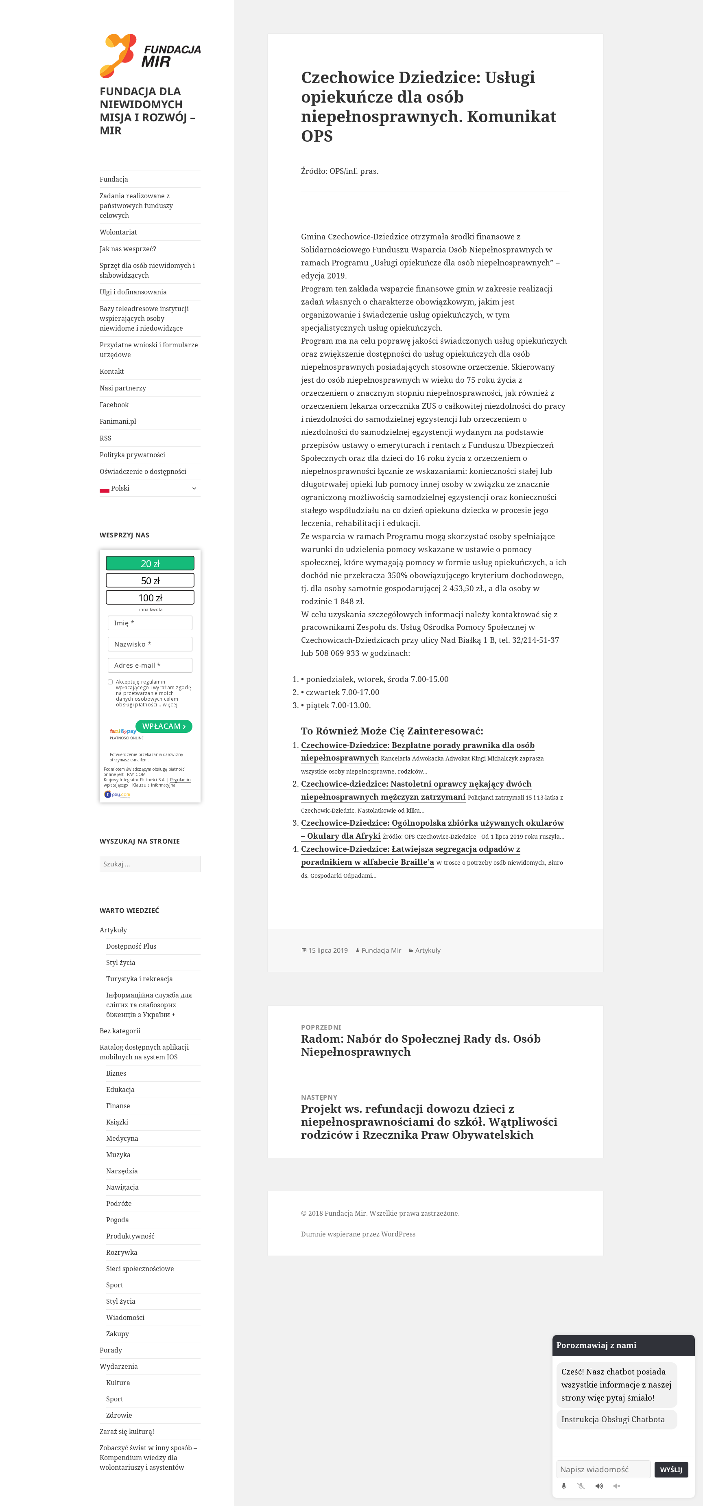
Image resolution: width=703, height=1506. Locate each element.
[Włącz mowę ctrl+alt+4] (599, 1486)
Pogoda (117, 1219)
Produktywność (130, 1236)
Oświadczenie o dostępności (143, 471)
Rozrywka (122, 1252)
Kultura (118, 1382)
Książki (117, 1122)
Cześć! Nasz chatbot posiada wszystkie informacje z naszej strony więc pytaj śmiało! (616, 1384)
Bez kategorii (120, 1030)
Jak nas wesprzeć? (128, 248)
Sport (114, 1284)
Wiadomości (125, 1317)
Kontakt (112, 371)
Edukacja (120, 1089)
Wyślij (671, 1469)
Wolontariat (118, 232)
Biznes (116, 1073)
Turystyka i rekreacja (139, 978)
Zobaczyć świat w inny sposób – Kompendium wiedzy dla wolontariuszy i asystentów (148, 1457)
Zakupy (117, 1333)
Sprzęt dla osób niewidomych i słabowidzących (147, 270)
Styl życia (120, 962)
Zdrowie (119, 1415)
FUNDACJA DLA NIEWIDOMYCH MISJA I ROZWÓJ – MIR (148, 110)
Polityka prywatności (132, 454)
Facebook (114, 404)
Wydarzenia (119, 1366)
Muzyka (118, 1154)
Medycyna (122, 1138)
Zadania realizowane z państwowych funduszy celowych (136, 205)
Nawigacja (122, 1187)
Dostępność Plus (131, 946)
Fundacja (114, 179)
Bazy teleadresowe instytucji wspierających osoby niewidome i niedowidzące (144, 318)
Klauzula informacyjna (153, 785)
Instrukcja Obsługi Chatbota (613, 1419)
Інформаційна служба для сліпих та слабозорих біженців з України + (149, 1005)
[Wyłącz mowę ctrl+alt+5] (616, 1486)
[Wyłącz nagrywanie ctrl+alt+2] (581, 1486)
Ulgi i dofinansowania (133, 291)
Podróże (119, 1203)
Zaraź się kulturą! (127, 1431)
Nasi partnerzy (123, 388)
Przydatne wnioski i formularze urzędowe (149, 349)
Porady (111, 1350)
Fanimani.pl (118, 421)
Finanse (118, 1105)
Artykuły (113, 929)
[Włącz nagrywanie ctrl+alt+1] (564, 1486)
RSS (105, 438)
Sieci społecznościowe (140, 1268)
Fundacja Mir (382, 950)
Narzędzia (122, 1170)
